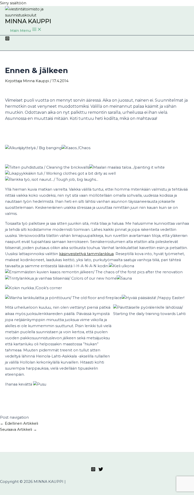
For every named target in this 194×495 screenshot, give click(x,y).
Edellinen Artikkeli (19, 423)
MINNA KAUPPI (28, 21)
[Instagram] (7, 39)
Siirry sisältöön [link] (13, 3)
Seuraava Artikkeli (18, 429)
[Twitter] (101, 470)
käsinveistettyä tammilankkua (86, 254)
